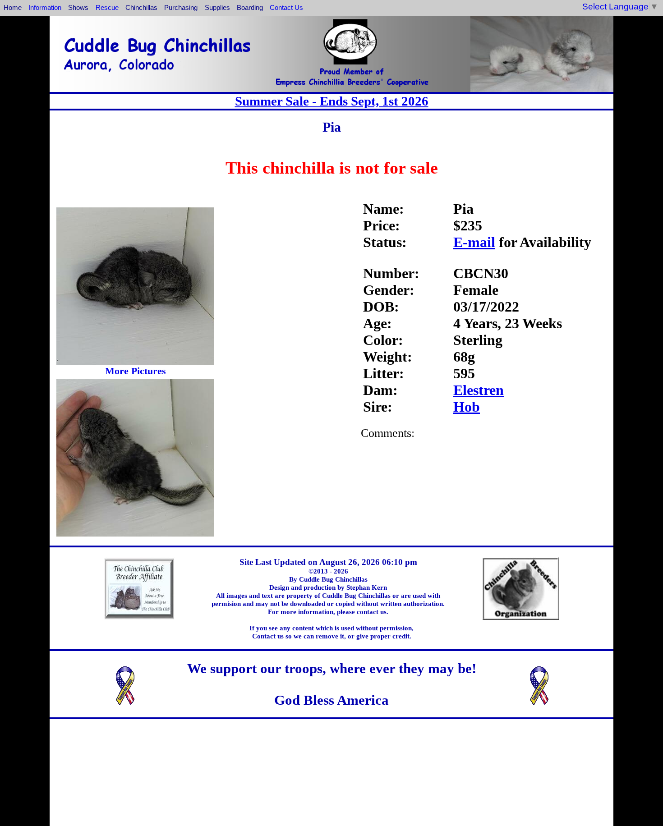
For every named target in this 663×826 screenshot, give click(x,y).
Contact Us (286, 7)
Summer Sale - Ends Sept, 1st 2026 (331, 101)
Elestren (478, 390)
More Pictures (135, 370)
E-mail (474, 242)
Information (44, 7)
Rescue (107, 7)
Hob (466, 407)
